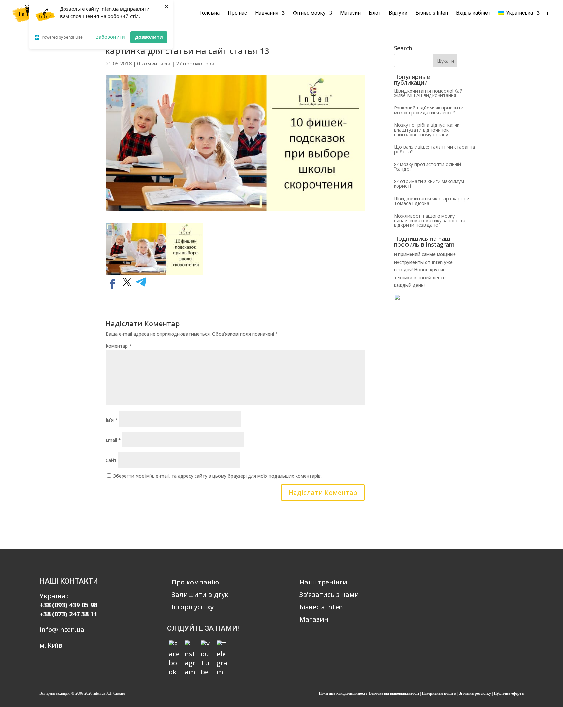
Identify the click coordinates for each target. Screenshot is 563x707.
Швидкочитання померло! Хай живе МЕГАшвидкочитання (428, 93)
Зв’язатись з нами (329, 594)
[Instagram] (190, 645)
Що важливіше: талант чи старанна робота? (434, 149)
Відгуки (398, 13)
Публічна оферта (509, 693)
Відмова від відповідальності (394, 693)
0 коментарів (153, 63)
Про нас (237, 13)
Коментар (119, 346)
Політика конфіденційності (343, 693)
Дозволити (149, 37)
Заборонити (110, 37)
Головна (209, 13)
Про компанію (195, 582)
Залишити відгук (200, 594)
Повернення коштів (439, 693)
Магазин (350, 13)
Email (113, 440)
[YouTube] (206, 645)
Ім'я (112, 420)
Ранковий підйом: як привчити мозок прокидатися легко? (429, 110)
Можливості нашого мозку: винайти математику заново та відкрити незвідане (429, 220)
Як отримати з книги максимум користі (429, 183)
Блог (375, 13)
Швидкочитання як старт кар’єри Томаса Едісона (431, 200)
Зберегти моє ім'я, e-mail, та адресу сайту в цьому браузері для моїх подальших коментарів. (217, 476)
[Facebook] (174, 645)
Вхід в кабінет (473, 13)
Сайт (111, 460)
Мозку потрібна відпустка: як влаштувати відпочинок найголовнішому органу (426, 129)
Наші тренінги (323, 582)
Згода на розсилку (475, 693)
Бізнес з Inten (431, 13)
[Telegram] (222, 645)
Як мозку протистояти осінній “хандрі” (427, 166)
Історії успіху (193, 606)
